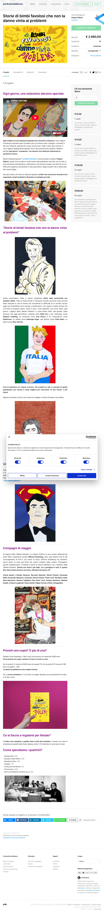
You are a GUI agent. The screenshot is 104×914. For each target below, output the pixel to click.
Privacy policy (96, 904)
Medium (55, 869)
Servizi (67, 4)
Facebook (56, 861)
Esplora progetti (8, 861)
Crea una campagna (82, 4)
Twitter (55, 864)
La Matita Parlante (29, 159)
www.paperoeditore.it (12, 481)
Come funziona (56, 4)
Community (43, 4)
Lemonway (81, 888)
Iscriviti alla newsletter (35, 866)
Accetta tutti (81, 475)
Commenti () (18, 72)
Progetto (6, 72)
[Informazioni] (100, 51)
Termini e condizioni (73, 904)
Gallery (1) (30, 72)
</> (99, 72)
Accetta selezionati (52, 475)
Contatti (74, 20)
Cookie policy (85, 904)
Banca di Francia (94, 890)
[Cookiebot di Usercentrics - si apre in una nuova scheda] (87, 437)
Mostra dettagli (86, 469)
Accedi (96, 4)
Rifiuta (22, 475)
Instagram (56, 866)
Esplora (32, 4)
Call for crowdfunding (10, 869)
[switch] (40, 462)
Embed (72, 820)
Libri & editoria (95, 56)
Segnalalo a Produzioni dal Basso (14, 838)
